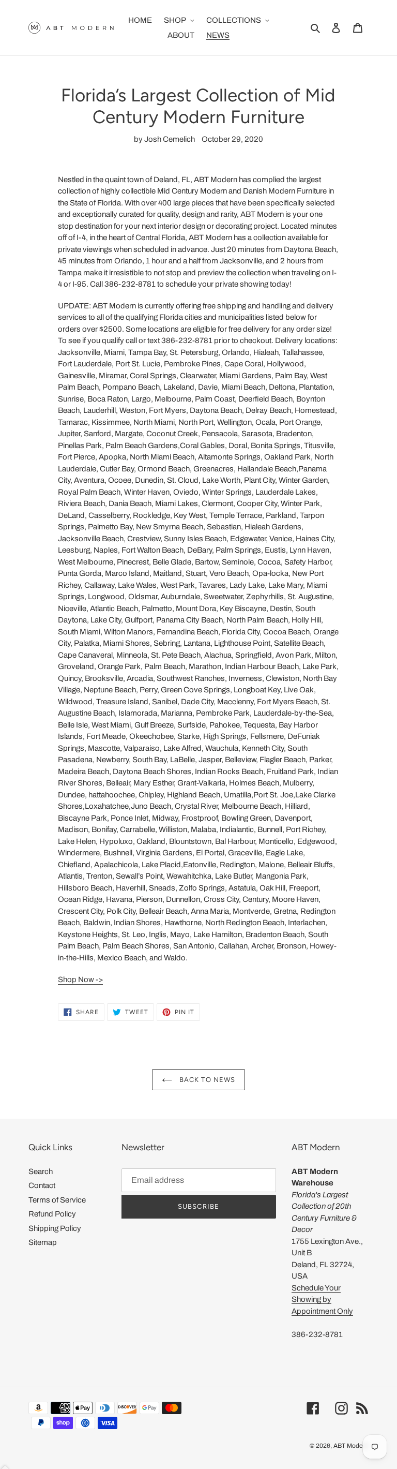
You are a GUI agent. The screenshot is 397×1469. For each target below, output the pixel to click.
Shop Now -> (80, 979)
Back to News (206, 1080)
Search (40, 1171)
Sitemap (42, 1242)
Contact (41, 1185)
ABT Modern (351, 1445)
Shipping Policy (54, 1228)
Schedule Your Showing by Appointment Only (322, 1299)
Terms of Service (57, 1200)
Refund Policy (52, 1214)
